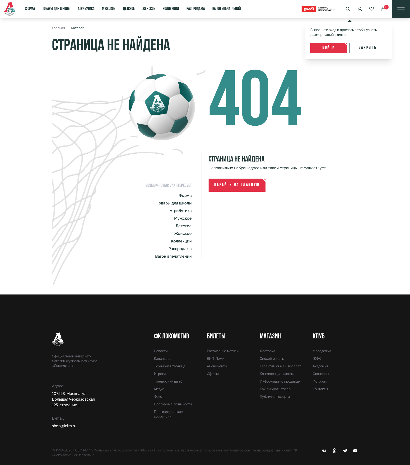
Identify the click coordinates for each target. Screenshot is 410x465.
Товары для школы (56, 9)
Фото (158, 397)
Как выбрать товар (275, 389)
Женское (148, 9)
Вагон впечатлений (226, 9)
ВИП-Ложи (215, 359)
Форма (30, 9)
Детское (129, 9)
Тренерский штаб (168, 381)
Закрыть (368, 48)
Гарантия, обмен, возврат (280, 366)
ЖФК (317, 359)
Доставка (267, 351)
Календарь (162, 359)
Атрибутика (86, 9)
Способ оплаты (272, 359)
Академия (320, 366)
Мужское (108, 9)
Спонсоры (321, 374)
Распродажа (195, 9)
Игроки (160, 374)
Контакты (320, 389)
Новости (161, 351)
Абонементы (217, 366)
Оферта (213, 374)
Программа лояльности (173, 404)
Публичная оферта (275, 397)
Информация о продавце (280, 381)
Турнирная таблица (170, 366)
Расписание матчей (222, 351)
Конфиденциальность (277, 374)
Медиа (159, 389)
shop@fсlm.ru (64, 426)
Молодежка (322, 351)
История (319, 381)
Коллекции (171, 9)
